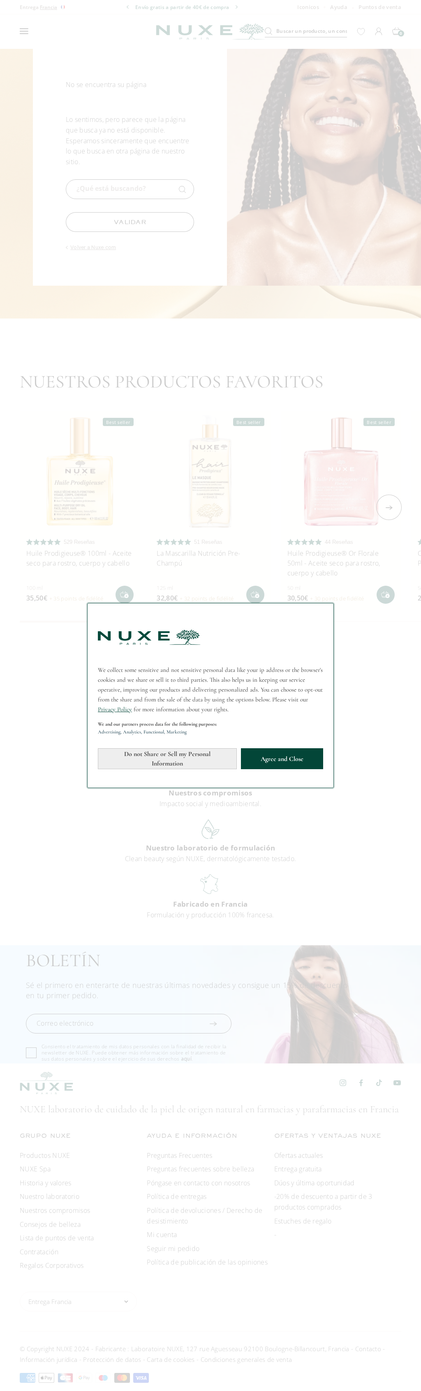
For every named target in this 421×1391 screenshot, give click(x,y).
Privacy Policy (115, 709)
